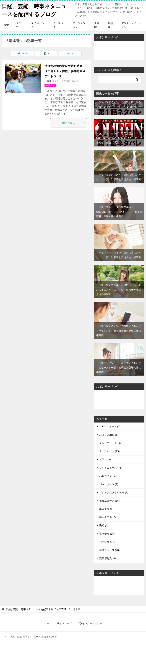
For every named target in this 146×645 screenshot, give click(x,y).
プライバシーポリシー (89, 623)
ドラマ (18, 25)
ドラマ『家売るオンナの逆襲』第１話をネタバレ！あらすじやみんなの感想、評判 (118, 107)
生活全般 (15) (107, 533)
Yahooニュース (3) (109, 426)
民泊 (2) (103, 525)
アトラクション (79, 25)
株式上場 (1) (106, 508)
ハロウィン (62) (108, 475)
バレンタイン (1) (108, 484)
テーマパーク (59, 25)
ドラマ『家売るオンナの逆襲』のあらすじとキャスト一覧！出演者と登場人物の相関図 (118, 331)
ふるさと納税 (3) (108, 434)
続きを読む (68, 122)
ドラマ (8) (105, 459)
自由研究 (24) (107, 541)
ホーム (47, 623)
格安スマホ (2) (107, 517)
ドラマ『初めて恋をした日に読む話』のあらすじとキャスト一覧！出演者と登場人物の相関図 (118, 289)
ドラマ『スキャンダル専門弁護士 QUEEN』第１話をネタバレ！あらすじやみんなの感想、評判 (119, 138)
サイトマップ (64, 623)
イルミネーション (36, 25)
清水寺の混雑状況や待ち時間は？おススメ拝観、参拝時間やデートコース (65, 71)
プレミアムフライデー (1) (113, 492)
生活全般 (50, 85)
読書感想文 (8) (107, 558)
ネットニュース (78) (110, 467)
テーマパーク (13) (109, 451)
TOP (6, 25)
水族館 (96, 25)
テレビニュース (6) (110, 443)
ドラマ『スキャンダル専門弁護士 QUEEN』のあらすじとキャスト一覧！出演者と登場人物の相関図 (119, 211)
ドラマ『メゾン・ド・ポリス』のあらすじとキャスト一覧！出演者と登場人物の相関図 (118, 367)
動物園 (110, 25)
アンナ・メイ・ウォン (131, 25)
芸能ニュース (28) (109, 550)
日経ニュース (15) (109, 500)
